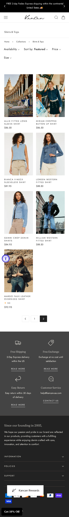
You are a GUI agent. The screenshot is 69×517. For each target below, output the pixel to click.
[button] (6, 17)
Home (6, 41)
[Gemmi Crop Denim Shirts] (18, 212)
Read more (18, 368)
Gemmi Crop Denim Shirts (16, 239)
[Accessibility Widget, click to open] (6, 259)
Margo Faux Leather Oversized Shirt (17, 297)
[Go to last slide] (4, 6)
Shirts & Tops (38, 41)
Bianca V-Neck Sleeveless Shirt (15, 181)
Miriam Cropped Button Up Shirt (46, 122)
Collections (21, 41)
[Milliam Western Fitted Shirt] (50, 212)
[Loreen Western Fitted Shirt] (50, 154)
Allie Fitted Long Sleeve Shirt (15, 122)
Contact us (51, 400)
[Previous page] (25, 318)
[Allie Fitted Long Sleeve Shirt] (18, 95)
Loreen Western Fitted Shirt (47, 181)
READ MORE (51, 368)
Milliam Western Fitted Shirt (47, 239)
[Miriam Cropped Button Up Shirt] (50, 95)
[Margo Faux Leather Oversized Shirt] (18, 271)
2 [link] (43, 318)
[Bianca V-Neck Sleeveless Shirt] (18, 154)
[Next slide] (64, 6)
